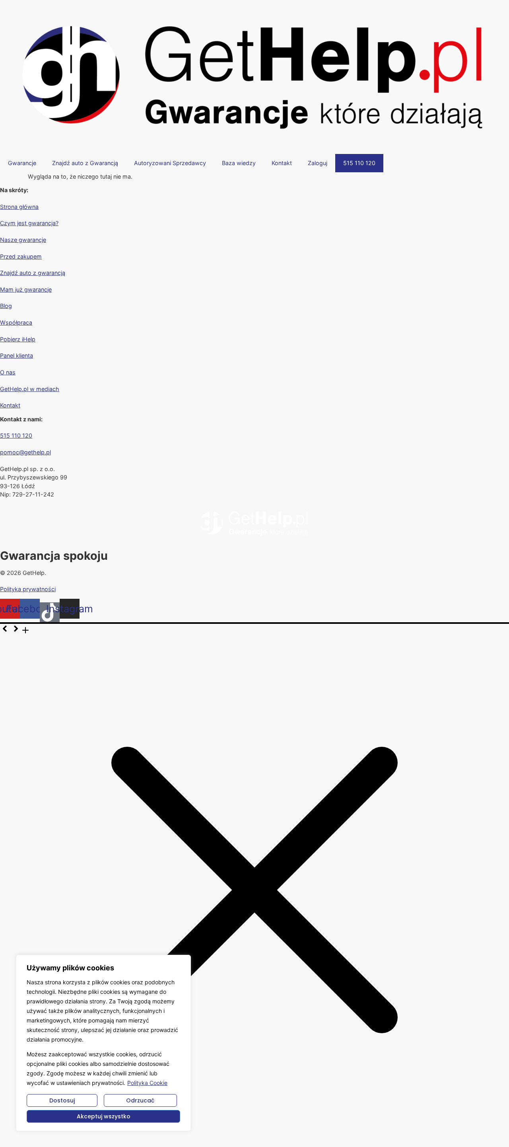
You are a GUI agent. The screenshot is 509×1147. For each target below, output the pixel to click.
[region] (103, 1043)
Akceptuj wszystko (103, 1116)
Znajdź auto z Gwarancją (85, 163)
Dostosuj (62, 1100)
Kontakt (282, 163)
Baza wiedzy (239, 163)
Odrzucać (140, 1100)
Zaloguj (317, 163)
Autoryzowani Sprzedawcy (170, 163)
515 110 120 (359, 163)
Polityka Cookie (147, 1082)
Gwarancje (22, 163)
